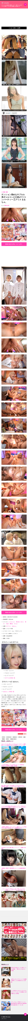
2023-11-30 (6, 205)
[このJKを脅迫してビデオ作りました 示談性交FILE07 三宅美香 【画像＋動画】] (13, 775)
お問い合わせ (4, 1018)
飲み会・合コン (20, 621)
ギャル (15, 623)
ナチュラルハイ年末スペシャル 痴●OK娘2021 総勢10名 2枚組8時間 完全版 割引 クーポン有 (19, 1003)
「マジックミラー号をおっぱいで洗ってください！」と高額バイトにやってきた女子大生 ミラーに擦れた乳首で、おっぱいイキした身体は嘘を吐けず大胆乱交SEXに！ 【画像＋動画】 (13, 889)
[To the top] (25, 1014)
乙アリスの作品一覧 (10, 678)
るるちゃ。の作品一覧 (8, 691)
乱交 (7, 623)
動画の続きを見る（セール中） (14, 244)
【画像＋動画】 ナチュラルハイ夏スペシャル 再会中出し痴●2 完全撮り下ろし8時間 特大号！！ (13, 827)
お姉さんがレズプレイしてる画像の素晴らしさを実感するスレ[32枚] (19, 981)
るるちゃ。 (14, 626)
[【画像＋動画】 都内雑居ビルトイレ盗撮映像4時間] (13, 878)
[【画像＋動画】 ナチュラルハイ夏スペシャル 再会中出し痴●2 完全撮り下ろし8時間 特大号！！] (13, 837)
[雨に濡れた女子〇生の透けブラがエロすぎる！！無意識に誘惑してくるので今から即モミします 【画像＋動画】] (13, 795)
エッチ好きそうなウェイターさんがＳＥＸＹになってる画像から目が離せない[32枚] (19, 992)
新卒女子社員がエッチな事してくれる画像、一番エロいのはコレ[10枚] (19, 969)
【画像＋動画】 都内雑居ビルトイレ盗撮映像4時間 (13, 869)
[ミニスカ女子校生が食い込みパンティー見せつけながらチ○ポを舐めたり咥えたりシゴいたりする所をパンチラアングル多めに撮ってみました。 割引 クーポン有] (13, 816)
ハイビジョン (11, 621)
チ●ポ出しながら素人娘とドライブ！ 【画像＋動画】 (13, 848)
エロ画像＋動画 (4, 192)
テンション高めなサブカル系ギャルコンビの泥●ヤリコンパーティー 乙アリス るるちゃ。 (13, 198)
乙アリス (8, 626)
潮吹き (11, 623)
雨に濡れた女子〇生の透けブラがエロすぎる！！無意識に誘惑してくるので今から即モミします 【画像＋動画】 (13, 786)
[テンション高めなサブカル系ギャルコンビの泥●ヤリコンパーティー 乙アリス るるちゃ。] (14, 215)
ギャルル (5, 3)
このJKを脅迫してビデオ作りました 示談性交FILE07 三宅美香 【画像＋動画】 (12, 765)
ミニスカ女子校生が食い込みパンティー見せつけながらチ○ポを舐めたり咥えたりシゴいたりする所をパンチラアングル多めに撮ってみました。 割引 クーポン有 (13, 807)
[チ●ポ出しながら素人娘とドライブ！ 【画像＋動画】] (13, 858)
